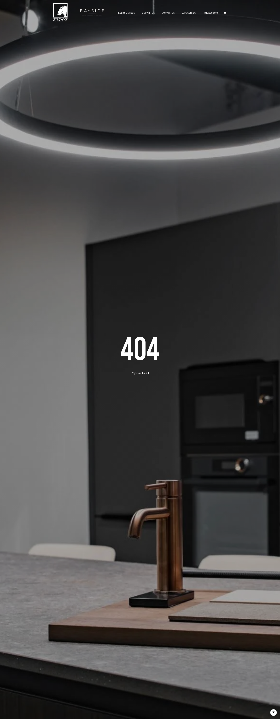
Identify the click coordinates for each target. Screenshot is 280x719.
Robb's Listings (126, 13)
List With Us (148, 13)
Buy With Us (168, 13)
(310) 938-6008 (211, 13)
